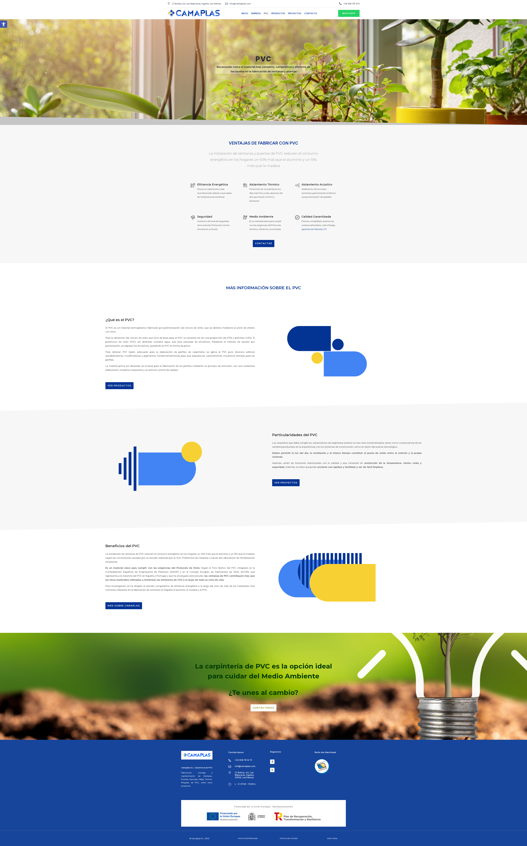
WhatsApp (348, 13)
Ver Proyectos (285, 482)
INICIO (244, 13)
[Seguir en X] (272, 770)
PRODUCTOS (278, 13)
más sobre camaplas (124, 605)
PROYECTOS (294, 13)
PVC (266, 13)
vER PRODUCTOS (119, 385)
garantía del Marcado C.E (314, 229)
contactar (263, 243)
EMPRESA (256, 13)
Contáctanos (263, 708)
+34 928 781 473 (351, 3)
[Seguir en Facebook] (272, 762)
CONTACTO (310, 13)
